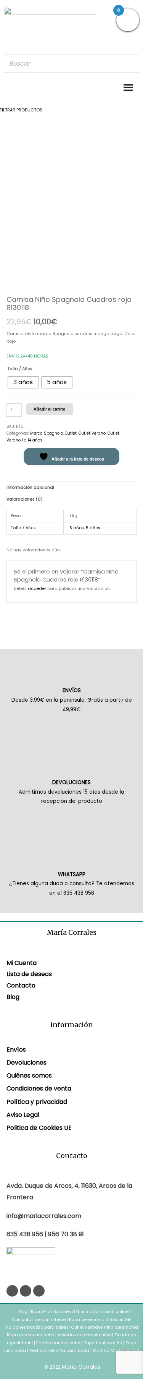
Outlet (71, 433)
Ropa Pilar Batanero (52, 1312)
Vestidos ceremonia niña (84, 1335)
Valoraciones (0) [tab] (24, 499)
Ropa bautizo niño (103, 1343)
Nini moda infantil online (103, 1312)
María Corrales (81, 1367)
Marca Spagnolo (46, 433)
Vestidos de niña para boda (59, 1350)
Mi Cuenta (21, 963)
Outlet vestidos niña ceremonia (104, 1327)
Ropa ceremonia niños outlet (99, 1320)
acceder (37, 588)
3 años (76, 528)
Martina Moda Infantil (116, 1350)
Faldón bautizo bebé (58, 1343)
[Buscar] (131, 63)
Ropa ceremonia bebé (30, 1335)
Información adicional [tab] (30, 487)
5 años (93, 528)
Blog (12, 996)
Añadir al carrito (50, 409)
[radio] (23, 382)
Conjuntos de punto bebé (39, 1320)
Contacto (20, 985)
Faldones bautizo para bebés (37, 1327)
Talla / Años (19, 369)
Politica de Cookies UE (39, 1127)
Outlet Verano (92, 433)
